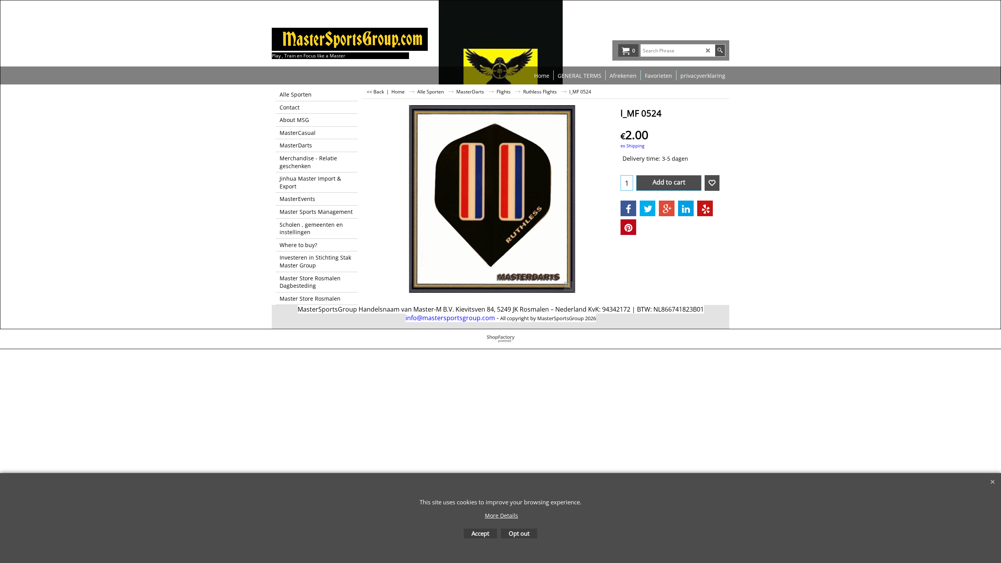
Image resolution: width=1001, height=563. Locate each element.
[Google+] (667, 208)
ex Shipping (632, 146)
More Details (501, 515)
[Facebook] (628, 208)
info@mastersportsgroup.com (450, 318)
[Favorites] (712, 183)
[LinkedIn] (686, 208)
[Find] (720, 50)
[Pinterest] (628, 227)
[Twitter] (647, 208)
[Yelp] (705, 208)
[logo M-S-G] (330, 39)
